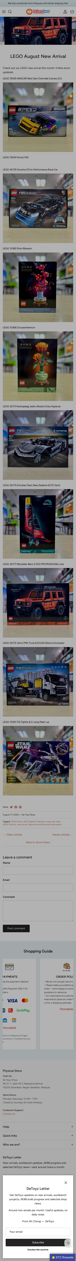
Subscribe (38, 1242)
